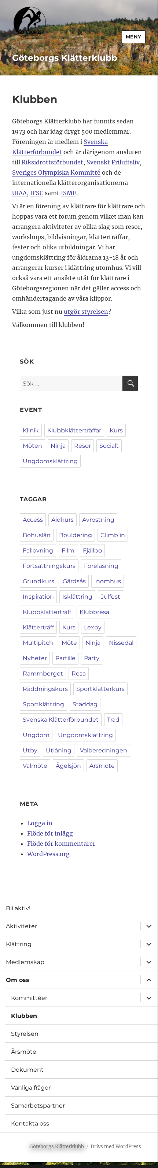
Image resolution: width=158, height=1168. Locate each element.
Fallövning (38, 550)
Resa (78, 673)
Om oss (17, 980)
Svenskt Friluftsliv (113, 162)
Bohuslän (37, 535)
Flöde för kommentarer (61, 843)
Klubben (24, 1015)
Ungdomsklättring (50, 461)
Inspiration (38, 596)
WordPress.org (48, 854)
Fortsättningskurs (49, 565)
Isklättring (77, 596)
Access (33, 519)
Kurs (116, 430)
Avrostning (98, 519)
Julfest (110, 596)
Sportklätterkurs (100, 688)
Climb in (112, 535)
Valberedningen (103, 750)
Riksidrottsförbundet (52, 162)
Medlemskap (25, 962)
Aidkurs (62, 519)
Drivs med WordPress (116, 1146)
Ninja (58, 445)
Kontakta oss (30, 1123)
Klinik (31, 430)
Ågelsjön (68, 765)
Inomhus (107, 581)
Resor (82, 445)
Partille (65, 658)
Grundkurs (38, 581)
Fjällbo (92, 550)
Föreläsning (101, 565)
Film (68, 550)
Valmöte (35, 765)
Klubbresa (94, 612)
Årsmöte (102, 765)
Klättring (19, 944)
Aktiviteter (21, 926)
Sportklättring (43, 704)
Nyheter (35, 658)
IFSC (36, 193)
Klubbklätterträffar (74, 430)
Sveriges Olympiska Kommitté (56, 172)
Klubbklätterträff (47, 612)
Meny (134, 37)
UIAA (19, 193)
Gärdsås (74, 581)
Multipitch (38, 642)
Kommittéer (29, 997)
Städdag (85, 704)
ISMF (68, 193)
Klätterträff (38, 627)
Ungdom (36, 735)
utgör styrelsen (86, 311)
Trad (113, 719)
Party (91, 658)
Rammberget (43, 673)
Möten (32, 445)
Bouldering (75, 535)
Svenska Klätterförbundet (61, 719)
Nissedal (121, 642)
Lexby (93, 627)
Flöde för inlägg (50, 833)
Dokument (27, 1069)
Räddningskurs (45, 688)
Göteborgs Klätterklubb (64, 58)
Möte (69, 642)
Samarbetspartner (38, 1105)
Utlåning (58, 750)
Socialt (109, 445)
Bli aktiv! (18, 908)
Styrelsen (24, 1033)
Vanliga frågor (31, 1087)
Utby (30, 750)
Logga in (39, 823)
